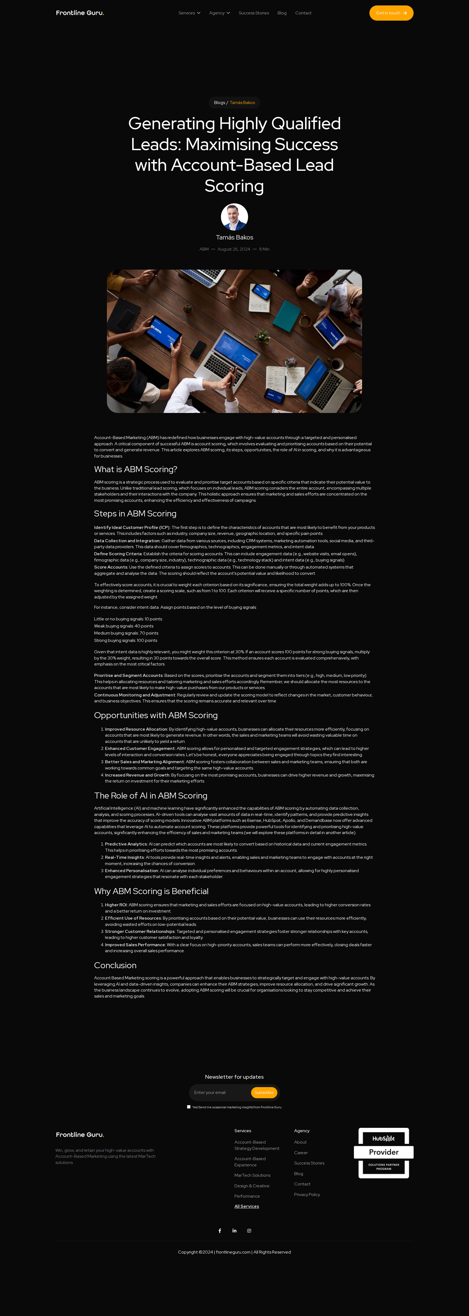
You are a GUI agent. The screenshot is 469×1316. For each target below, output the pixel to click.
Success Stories (254, 13)
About (300, 1142)
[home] (74, 13)
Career (301, 1153)
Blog (282, 13)
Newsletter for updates (234, 1077)
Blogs (219, 102)
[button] (190, 13)
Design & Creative (252, 1186)
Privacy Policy (307, 1194)
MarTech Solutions (252, 1175)
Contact (303, 13)
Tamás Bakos (242, 102)
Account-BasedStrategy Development (257, 1145)
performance (247, 1196)
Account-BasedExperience (250, 1161)
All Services (246, 1206)
